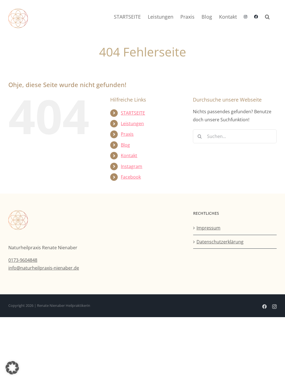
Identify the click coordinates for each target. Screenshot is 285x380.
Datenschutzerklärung (220, 242)
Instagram (131, 166)
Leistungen (132, 123)
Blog (125, 145)
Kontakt (129, 155)
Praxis (127, 134)
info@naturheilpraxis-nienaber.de (43, 268)
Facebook (131, 177)
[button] (267, 16)
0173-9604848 (22, 260)
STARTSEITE (133, 113)
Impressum (208, 228)
